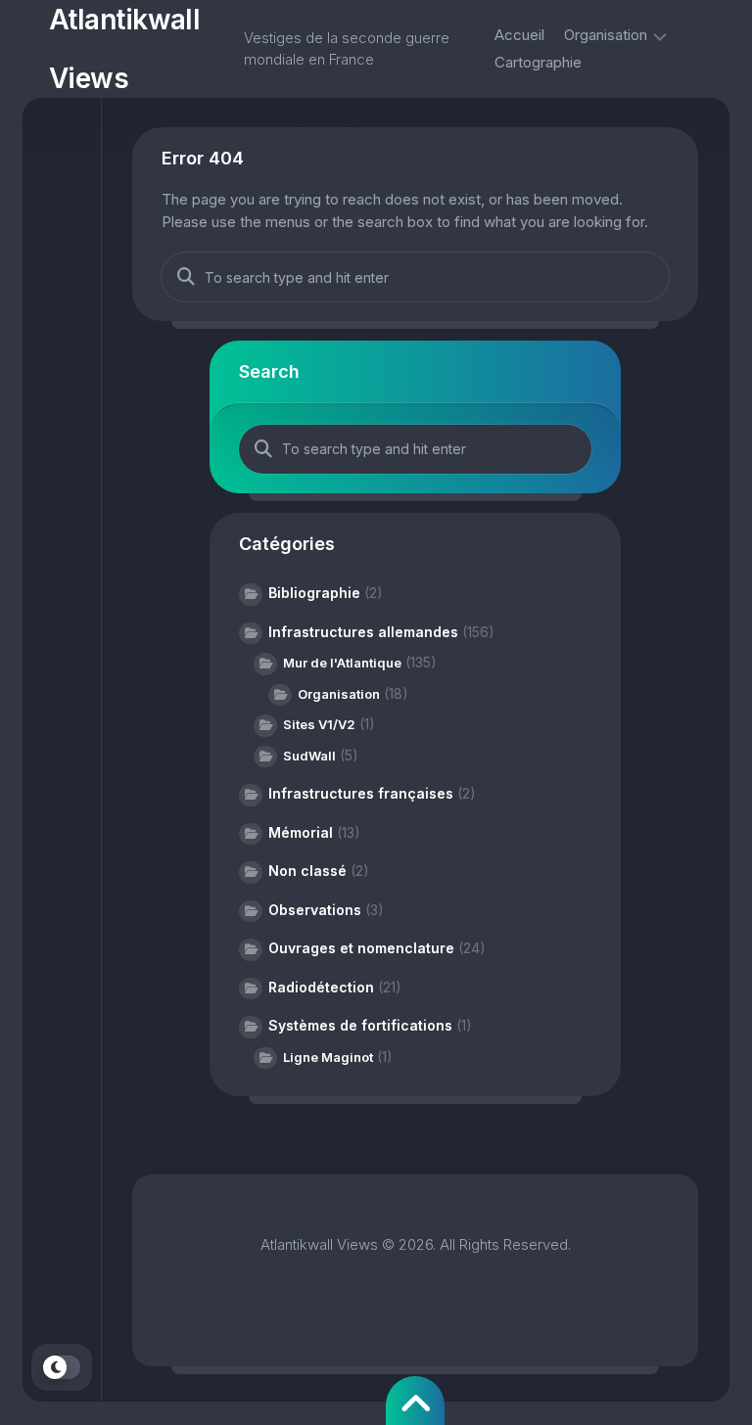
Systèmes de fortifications (360, 1025)
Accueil (519, 34)
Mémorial (300, 832)
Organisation (605, 34)
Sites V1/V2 (319, 724)
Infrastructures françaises (360, 793)
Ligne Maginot (328, 1057)
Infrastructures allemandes (363, 631)
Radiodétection (321, 987)
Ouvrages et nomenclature (361, 948)
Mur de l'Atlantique (342, 662)
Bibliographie (314, 592)
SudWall (309, 755)
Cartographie (538, 62)
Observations (314, 909)
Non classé (307, 870)
